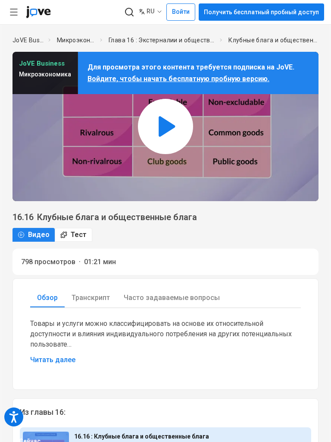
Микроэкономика (77, 40)
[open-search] (129, 12)
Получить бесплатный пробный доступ (261, 12)
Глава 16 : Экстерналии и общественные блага (162, 40)
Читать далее (52, 360)
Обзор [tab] (47, 298)
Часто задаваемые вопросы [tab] (172, 298)
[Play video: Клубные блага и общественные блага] (165, 126)
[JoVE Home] (38, 12)
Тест (79, 234)
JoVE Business (28, 40)
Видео (39, 234)
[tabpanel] (165, 341)
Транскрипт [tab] (91, 298)
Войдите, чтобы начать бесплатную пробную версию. (178, 79)
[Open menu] (14, 12)
